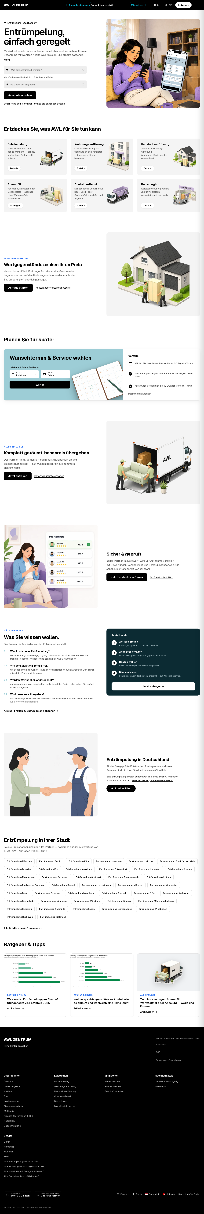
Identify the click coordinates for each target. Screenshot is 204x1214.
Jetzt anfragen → (153, 686)
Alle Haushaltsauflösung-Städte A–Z (24, 1171)
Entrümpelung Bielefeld (53, 917)
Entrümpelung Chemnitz (52, 909)
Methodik (9, 1111)
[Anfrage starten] (153, 63)
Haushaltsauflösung (65, 1091)
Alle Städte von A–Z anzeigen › (22, 928)
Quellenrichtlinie (12, 1125)
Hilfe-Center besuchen (16, 1045)
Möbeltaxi (137, 5)
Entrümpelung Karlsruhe (176, 893)
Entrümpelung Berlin (50, 861)
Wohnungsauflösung (65, 1086)
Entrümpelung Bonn (17, 893)
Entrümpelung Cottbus (159, 877)
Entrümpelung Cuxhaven (20, 917)
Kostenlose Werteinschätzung (53, 287)
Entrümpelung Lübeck (119, 901)
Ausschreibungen (79, 5)
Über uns (8, 1081)
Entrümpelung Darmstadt (20, 901)
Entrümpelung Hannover (147, 869)
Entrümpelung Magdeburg (21, 877)
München (9, 1151)
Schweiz (171, 1194)
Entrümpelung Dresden (19, 869)
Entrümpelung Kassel (63, 885)
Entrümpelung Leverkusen (96, 885)
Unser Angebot (12, 1086)
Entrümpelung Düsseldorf (113, 869)
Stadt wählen (123, 788)
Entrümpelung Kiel (48, 869)
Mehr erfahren (140, 780)
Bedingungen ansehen (139, 393)
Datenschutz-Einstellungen (168, 1060)
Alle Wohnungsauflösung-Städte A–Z (24, 1166)
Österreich (154, 1194)
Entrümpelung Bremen (180, 869)
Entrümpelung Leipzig (141, 861)
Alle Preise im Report (161, 780)
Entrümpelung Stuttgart (88, 877)
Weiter (40, 384)
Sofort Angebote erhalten (49, 476)
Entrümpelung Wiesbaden (153, 909)
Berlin (7, 1141)
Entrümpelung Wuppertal (163, 885)
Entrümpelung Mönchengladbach (156, 901)
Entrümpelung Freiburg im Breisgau (25, 885)
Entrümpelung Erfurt (145, 893)
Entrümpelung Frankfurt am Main (177, 861)
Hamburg (9, 1146)
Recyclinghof (61, 1101)
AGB (158, 1052)
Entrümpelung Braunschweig (123, 877)
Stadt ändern (30, 22)
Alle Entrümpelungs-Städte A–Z (21, 1161)
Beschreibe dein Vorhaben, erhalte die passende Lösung (34, 103)
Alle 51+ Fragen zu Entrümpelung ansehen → (31, 711)
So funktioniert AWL (102, 5)
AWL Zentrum (16, 5)
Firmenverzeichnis (13, 1106)
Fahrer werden (112, 1081)
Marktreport (161, 1086)
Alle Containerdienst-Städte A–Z (21, 1176)
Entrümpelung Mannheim (81, 893)
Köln (6, 1156)
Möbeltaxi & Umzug (64, 1106)
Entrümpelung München (19, 861)
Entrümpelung (61, 1081)
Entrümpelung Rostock (114, 893)
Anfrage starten (18, 287)
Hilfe (156, 5)
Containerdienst (62, 1096)
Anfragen (183, 5)
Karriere (8, 1091)
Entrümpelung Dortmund (55, 877)
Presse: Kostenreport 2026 (18, 1115)
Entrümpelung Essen (84, 909)
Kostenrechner (11, 1101)
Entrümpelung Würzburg (87, 901)
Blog (6, 1096)
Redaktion (9, 1120)
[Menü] (196, 5)
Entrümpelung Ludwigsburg (117, 909)
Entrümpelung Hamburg (109, 861)
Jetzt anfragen (17, 476)
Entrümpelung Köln (79, 861)
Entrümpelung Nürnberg (54, 901)
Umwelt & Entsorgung (166, 1081)
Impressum (161, 1044)
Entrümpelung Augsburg (79, 869)
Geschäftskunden (114, 1091)
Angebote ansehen (20, 95)
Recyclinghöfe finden (189, 1194)
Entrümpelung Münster (130, 885)
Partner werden (113, 1086)
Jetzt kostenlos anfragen (127, 577)
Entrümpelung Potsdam (47, 893)
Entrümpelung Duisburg (19, 909)
